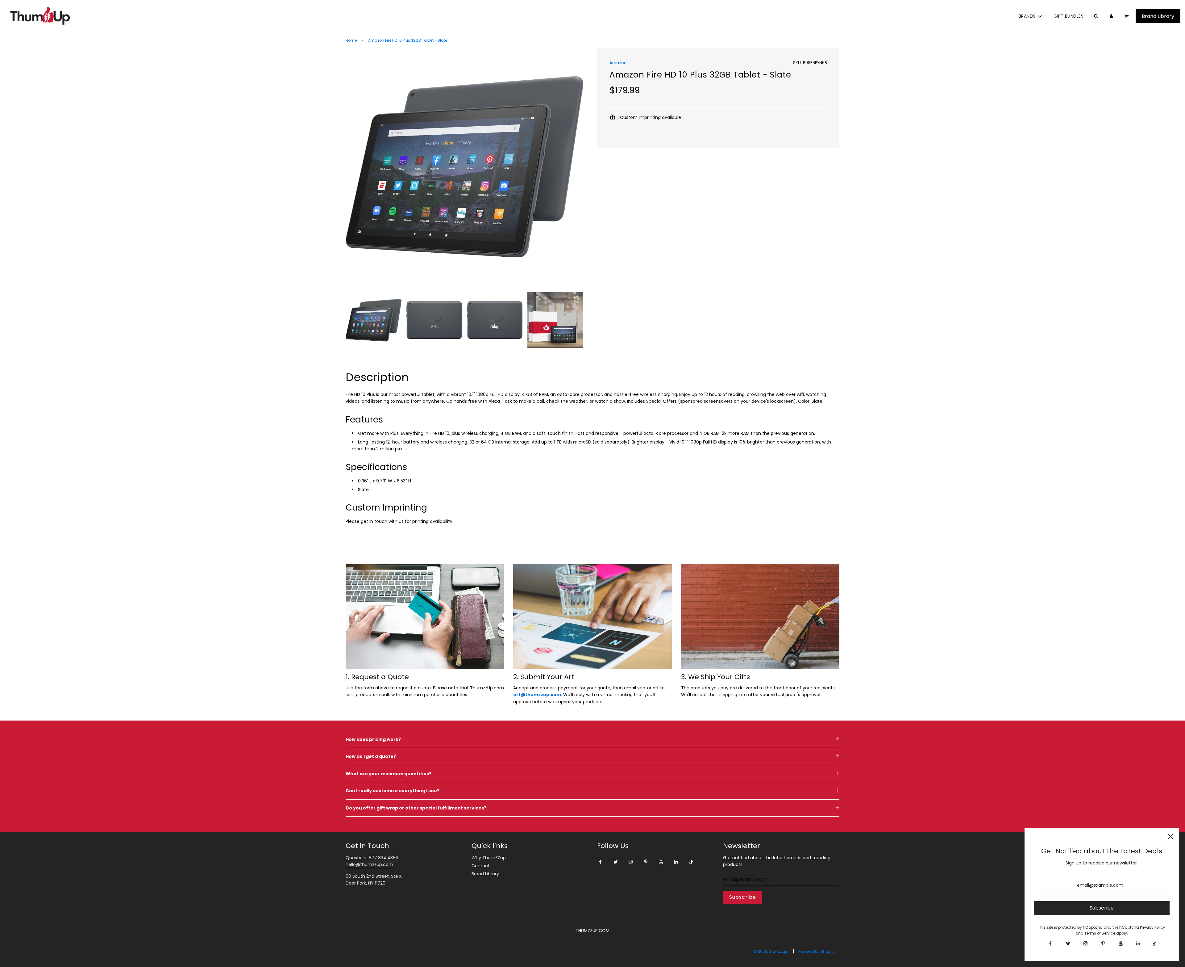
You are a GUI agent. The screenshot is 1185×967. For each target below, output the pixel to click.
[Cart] (1127, 16)
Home (351, 40)
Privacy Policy (1152, 927)
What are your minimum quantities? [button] (388, 774)
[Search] (1096, 16)
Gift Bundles (1068, 16)
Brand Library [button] (1158, 16)
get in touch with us (382, 521)
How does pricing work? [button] (373, 739)
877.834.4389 (383, 858)
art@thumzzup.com (537, 695)
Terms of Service (1099, 933)
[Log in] (1111, 16)
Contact (481, 866)
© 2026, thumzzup (771, 951)
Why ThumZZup (489, 858)
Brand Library (485, 874)
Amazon (617, 63)
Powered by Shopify (816, 951)
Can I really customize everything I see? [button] (392, 791)
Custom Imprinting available (650, 117)
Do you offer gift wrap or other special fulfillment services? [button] (416, 808)
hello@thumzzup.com (369, 864)
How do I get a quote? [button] (371, 756)
